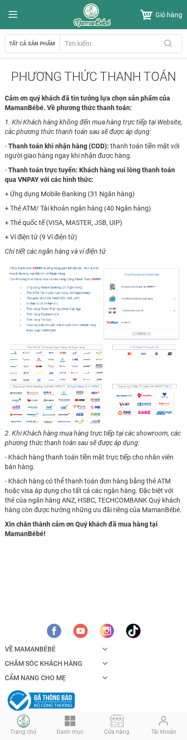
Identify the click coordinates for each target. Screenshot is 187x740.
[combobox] (120, 43)
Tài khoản (163, 732)
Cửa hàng (116, 732)
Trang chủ (23, 732)
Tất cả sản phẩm (32, 44)
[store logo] (93, 15)
